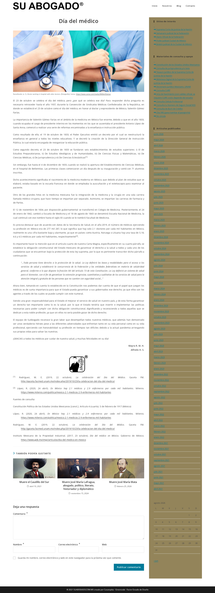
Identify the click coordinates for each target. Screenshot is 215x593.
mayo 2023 (159, 345)
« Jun (156, 560)
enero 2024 (159, 299)
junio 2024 (158, 271)
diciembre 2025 (161, 168)
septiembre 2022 (161, 391)
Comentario (20, 513)
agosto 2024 (159, 259)
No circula (161, 116)
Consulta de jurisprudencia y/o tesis (173, 68)
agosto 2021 (159, 465)
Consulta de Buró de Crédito (169, 108)
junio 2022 (158, 408)
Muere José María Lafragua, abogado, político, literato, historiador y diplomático (78, 485)
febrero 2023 (160, 362)
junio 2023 (158, 340)
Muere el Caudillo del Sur (34, 482)
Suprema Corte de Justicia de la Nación (174, 29)
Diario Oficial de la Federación (170, 36)
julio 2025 (158, 196)
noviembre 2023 (161, 311)
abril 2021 (158, 488)
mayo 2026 (159, 139)
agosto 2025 (159, 191)
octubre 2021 (160, 454)
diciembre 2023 (161, 305)
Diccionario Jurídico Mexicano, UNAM (173, 86)
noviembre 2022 (161, 380)
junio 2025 (158, 202)
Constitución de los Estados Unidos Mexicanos (178, 64)
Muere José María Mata (123, 482)
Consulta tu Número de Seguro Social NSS (175, 105)
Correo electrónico (69, 544)
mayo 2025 (159, 208)
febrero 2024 (160, 294)
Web (104, 544)
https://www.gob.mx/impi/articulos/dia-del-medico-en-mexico (53, 439)
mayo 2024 (159, 277)
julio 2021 (158, 471)
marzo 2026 (159, 151)
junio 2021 (158, 477)
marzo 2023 (159, 357)
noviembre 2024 (161, 242)
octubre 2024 (160, 248)
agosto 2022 (159, 397)
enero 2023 (159, 368)
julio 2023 (158, 334)
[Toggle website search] (201, 6)
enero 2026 (159, 162)
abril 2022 (158, 420)
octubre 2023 (160, 317)
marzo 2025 (159, 219)
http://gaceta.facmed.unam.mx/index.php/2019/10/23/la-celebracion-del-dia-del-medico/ (68, 381)
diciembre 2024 (161, 237)
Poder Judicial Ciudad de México (171, 40)
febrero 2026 (160, 156)
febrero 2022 (160, 431)
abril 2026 (158, 145)
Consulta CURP (163, 90)
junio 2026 (158, 134)
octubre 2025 (160, 179)
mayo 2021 (159, 483)
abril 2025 (158, 214)
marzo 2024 (159, 288)
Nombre (18, 544)
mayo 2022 (159, 414)
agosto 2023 (159, 328)
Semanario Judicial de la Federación (172, 33)
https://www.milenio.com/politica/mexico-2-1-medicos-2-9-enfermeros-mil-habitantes (66, 392)
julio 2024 (158, 265)
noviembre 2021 (161, 448)
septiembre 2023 (161, 322)
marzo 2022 (159, 425)
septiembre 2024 (161, 254)
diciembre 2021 (161, 443)
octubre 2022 (160, 385)
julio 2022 (158, 402)
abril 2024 (158, 282)
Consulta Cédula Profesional (169, 101)
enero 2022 (159, 437)
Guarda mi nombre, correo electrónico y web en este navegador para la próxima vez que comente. (70, 557)
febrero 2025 (160, 225)
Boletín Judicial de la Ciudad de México (174, 44)
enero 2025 (159, 231)
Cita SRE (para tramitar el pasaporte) (173, 112)
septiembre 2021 (161, 460)
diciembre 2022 (161, 374)
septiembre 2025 (161, 185)
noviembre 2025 (161, 174)
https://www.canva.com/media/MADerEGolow (93, 94)
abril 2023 (158, 351)
